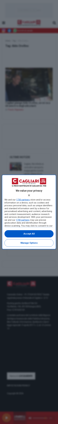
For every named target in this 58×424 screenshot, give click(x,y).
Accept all (29, 233)
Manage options (29, 243)
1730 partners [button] (23, 199)
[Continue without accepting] (29, 195)
